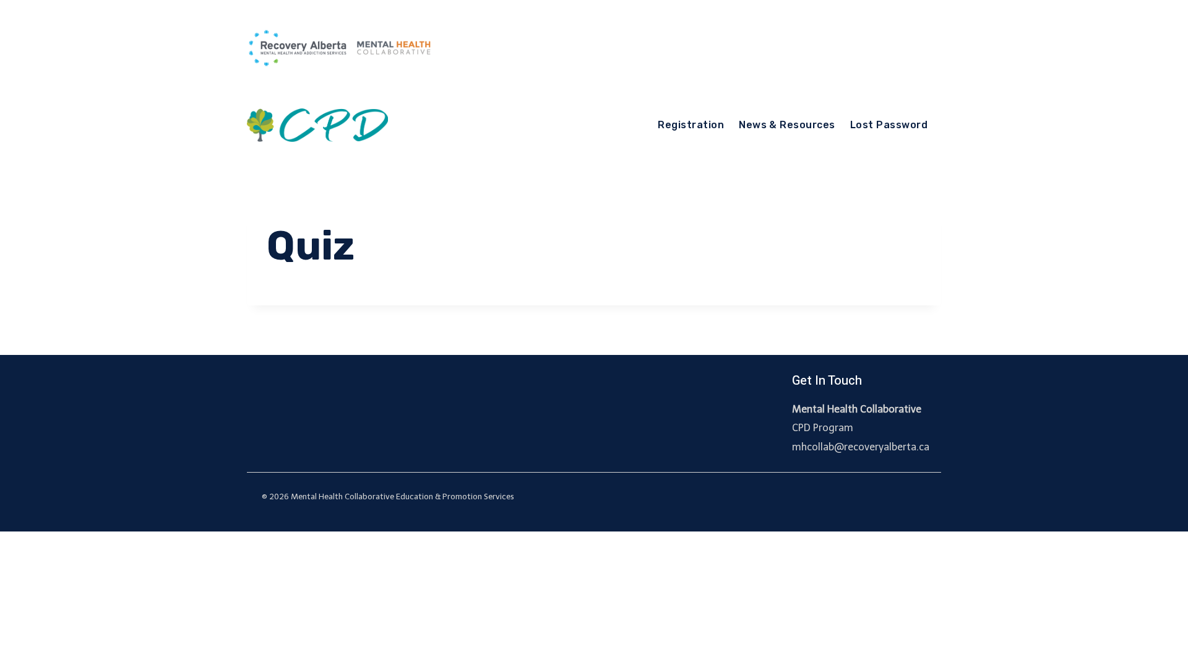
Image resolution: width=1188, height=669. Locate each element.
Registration (691, 125)
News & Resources (787, 125)
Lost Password (889, 125)
